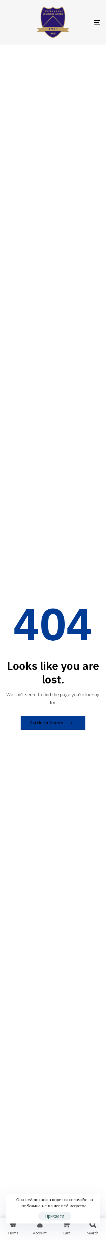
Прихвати (54, 1216)
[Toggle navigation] (84, 22)
